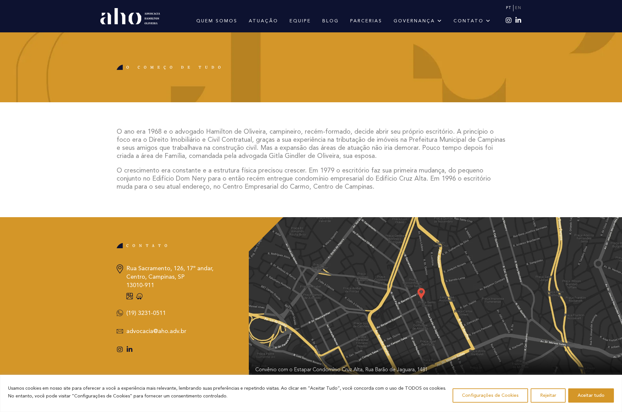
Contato (470, 21)
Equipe (300, 21)
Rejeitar (548, 395)
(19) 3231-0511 (146, 313)
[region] (311, 393)
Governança (415, 21)
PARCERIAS (366, 21)
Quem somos (216, 21)
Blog (330, 21)
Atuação (263, 21)
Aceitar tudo (591, 395)
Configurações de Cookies (490, 395)
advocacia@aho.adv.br (156, 331)
